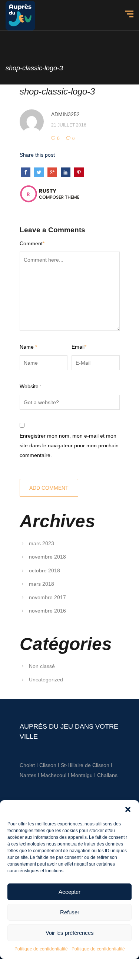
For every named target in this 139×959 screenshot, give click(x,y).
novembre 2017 (47, 597)
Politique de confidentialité (41, 949)
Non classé (42, 666)
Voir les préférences (70, 933)
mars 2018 (41, 584)
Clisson (47, 765)
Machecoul (54, 775)
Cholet (27, 765)
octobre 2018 (44, 570)
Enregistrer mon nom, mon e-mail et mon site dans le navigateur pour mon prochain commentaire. (69, 445)
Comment (32, 243)
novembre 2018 (47, 557)
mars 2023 (41, 543)
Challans (107, 775)
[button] (128, 809)
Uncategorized (46, 680)
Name (28, 347)
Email (79, 347)
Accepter (69, 892)
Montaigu (82, 775)
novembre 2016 (47, 611)
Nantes (28, 775)
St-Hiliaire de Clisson (85, 765)
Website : (31, 386)
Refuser (69, 912)
